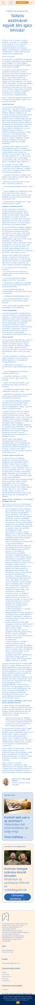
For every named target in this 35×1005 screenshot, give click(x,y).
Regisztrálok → (22, 2)
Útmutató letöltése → (17, 897)
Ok (18, 1002)
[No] (33, 1000)
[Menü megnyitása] (32, 3)
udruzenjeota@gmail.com (10, 963)
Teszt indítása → (15, 837)
